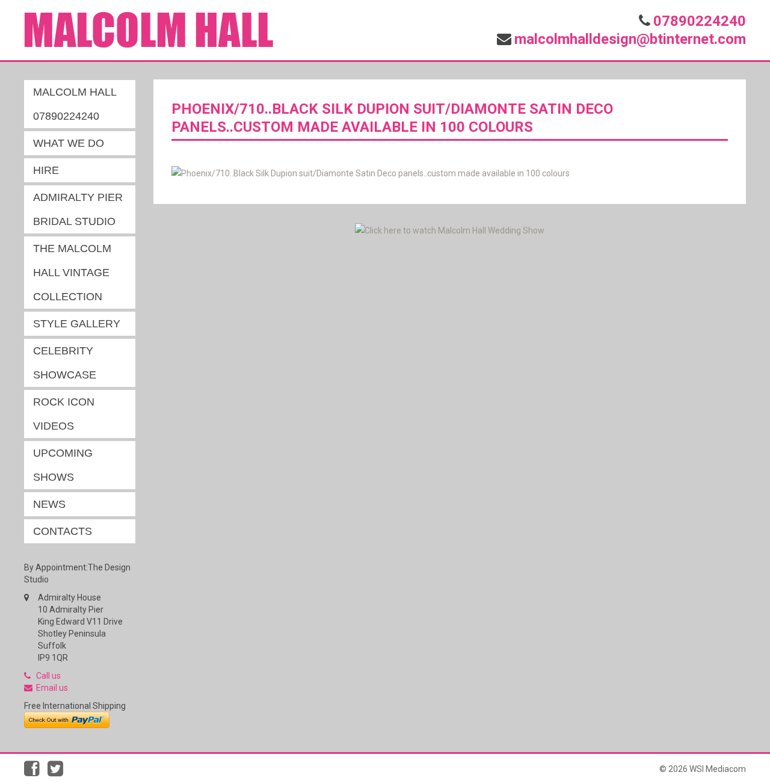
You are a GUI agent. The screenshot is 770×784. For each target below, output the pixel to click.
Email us (52, 688)
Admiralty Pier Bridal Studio (78, 209)
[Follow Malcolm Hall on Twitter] (58, 772)
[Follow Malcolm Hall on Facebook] (36, 772)
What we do (68, 143)
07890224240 (699, 21)
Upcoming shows (63, 465)
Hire (46, 170)
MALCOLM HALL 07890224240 (75, 104)
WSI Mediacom (717, 769)
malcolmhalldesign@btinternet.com (630, 39)
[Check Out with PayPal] (66, 719)
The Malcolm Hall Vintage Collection (72, 272)
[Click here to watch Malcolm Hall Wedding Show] (449, 229)
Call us (48, 676)
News (49, 504)
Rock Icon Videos (63, 414)
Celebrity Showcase (64, 363)
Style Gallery (76, 324)
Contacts (62, 531)
